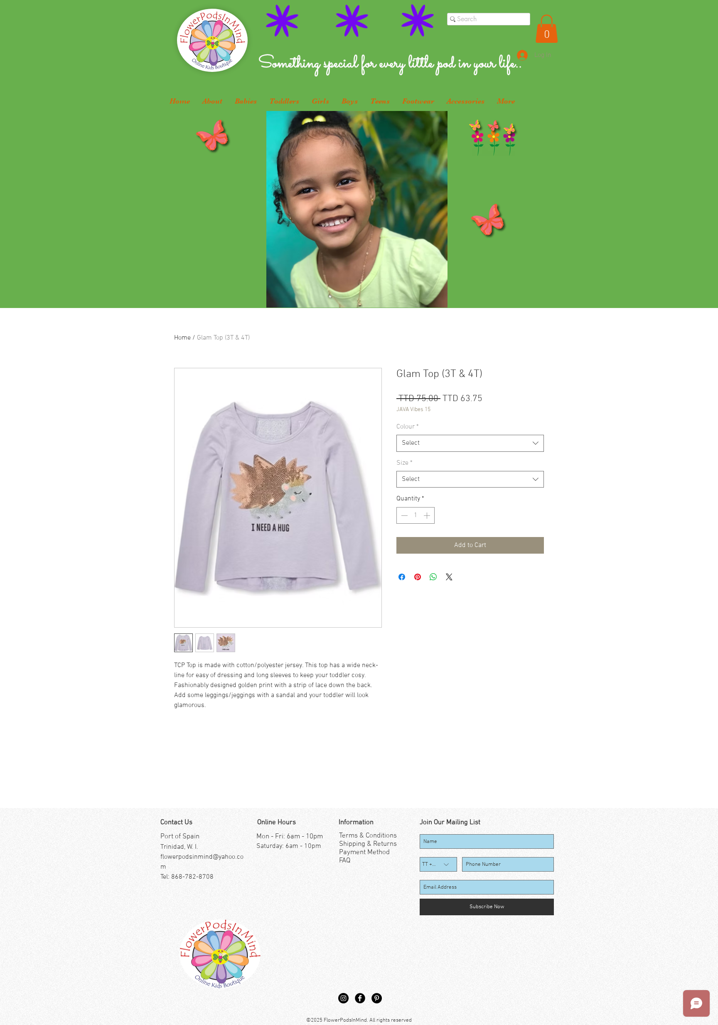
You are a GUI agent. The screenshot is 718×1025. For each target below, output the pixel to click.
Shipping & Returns (368, 844)
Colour (407, 427)
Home (182, 338)
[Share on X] (449, 577)
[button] (546, 29)
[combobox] (470, 443)
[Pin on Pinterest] (418, 577)
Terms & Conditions (368, 836)
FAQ (344, 861)
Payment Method (364, 852)
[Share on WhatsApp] (433, 577)
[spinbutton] (415, 515)
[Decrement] (403, 515)
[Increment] (427, 515)
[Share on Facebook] (402, 577)
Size (404, 463)
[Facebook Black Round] (360, 998)
